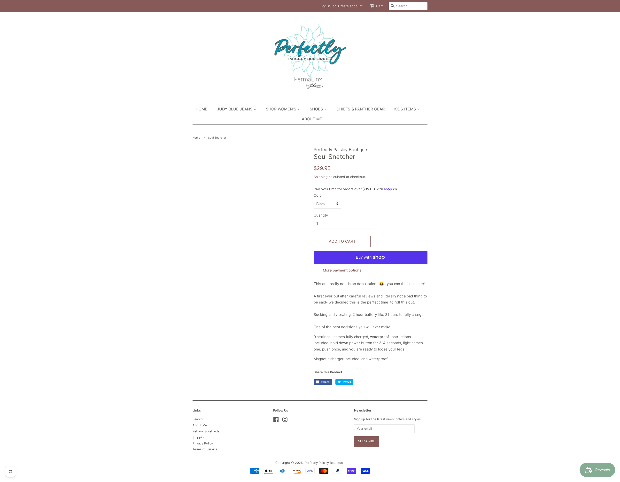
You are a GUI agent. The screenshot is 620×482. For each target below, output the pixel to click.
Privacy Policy (203, 443)
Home (201, 109)
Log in (325, 6)
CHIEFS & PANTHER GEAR (360, 109)
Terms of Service (205, 449)
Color (318, 195)
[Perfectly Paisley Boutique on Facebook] (276, 420)
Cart (379, 6)
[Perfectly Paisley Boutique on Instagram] (284, 420)
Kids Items (405, 109)
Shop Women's (281, 109)
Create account (350, 6)
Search (198, 419)
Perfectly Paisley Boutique (324, 463)
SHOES (317, 109)
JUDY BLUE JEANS (235, 109)
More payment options (342, 270)
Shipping (321, 177)
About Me (312, 119)
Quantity (321, 215)
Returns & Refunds (206, 431)
